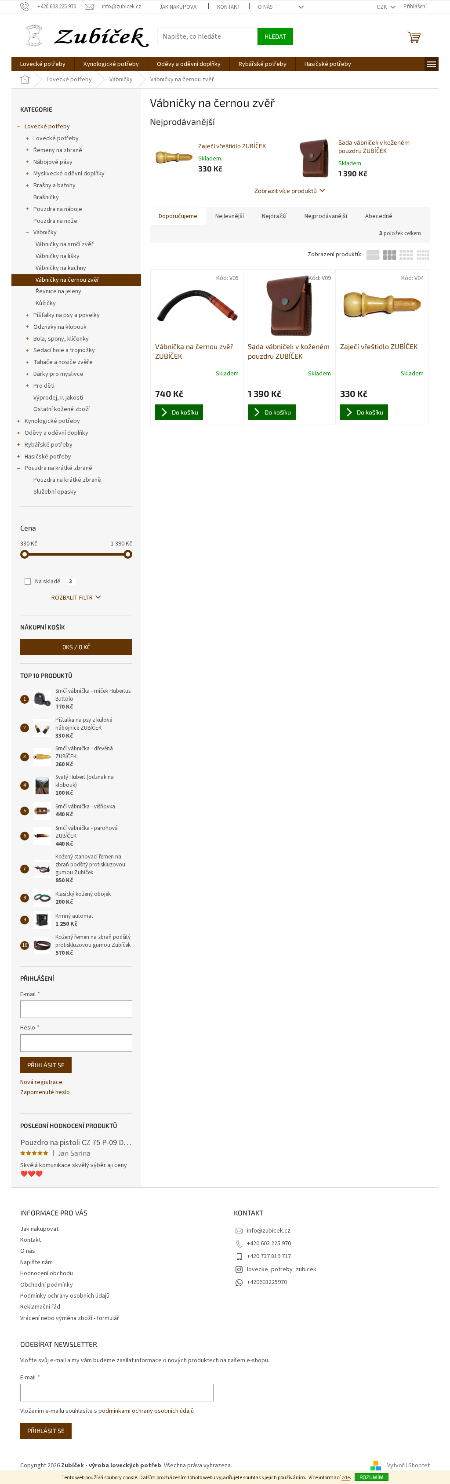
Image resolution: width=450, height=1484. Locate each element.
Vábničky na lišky (58, 256)
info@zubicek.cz (268, 1230)
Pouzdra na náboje (57, 209)
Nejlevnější (229, 216)
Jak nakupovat (180, 7)
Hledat (275, 36)
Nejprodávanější (326, 216)
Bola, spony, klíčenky (61, 339)
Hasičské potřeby (48, 456)
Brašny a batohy (54, 185)
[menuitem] (42, 64)
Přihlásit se (46, 1065)
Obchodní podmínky (46, 1284)
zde (345, 1477)
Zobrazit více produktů (285, 190)
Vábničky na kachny (61, 268)
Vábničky (45, 232)
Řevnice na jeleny (58, 291)
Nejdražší (274, 216)
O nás (265, 7)
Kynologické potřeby (52, 421)
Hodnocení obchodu (46, 1273)
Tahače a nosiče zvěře (63, 362)
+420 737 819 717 (269, 1256)
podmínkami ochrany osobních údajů (146, 1411)
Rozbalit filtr (72, 597)
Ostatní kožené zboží (61, 409)
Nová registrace (41, 1082)
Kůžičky (46, 303)
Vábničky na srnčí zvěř (65, 244)
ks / (76, 647)
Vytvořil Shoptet (408, 1465)
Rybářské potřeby (49, 444)
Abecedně (378, 216)
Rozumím (371, 1477)
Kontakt (228, 7)
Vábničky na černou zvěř (67, 280)
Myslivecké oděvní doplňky (69, 173)
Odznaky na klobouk (60, 327)
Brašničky (46, 197)
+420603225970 (267, 1282)
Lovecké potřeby (47, 126)
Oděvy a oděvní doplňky (56, 433)
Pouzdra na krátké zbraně (58, 468)
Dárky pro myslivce (58, 374)
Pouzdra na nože (55, 221)
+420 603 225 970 (269, 1243)
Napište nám (36, 1262)
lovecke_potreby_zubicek (281, 1269)
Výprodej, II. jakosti (58, 397)
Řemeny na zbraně (57, 150)
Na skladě (53, 581)
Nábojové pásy (53, 162)
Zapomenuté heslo (45, 1092)
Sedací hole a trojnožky (64, 350)
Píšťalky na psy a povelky (66, 315)
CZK (382, 7)
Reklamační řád (40, 1306)
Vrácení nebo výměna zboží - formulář (69, 1318)
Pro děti (43, 386)
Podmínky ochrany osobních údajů (64, 1295)
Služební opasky (54, 491)
